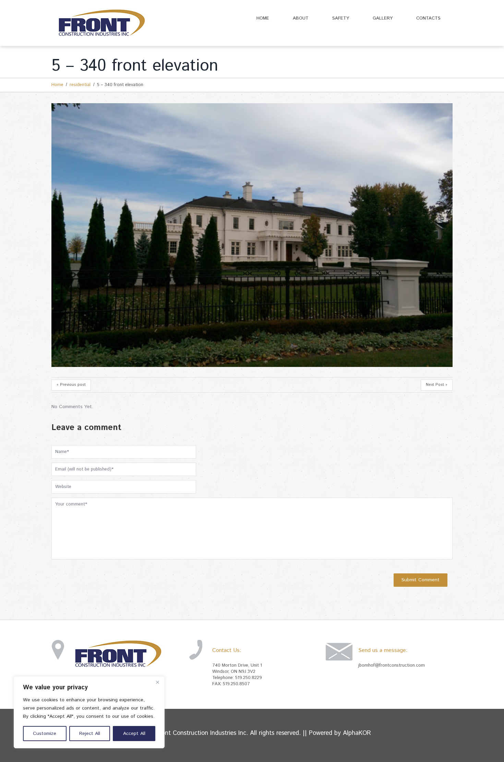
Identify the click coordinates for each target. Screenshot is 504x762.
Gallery (383, 18)
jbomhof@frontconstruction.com (391, 665)
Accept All (134, 733)
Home (262, 18)
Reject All (89, 733)
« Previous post (71, 385)
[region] (89, 712)
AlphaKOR (357, 733)
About (301, 18)
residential (80, 85)
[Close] (157, 682)
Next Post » (436, 385)
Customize (44, 733)
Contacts (428, 18)
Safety (340, 18)
